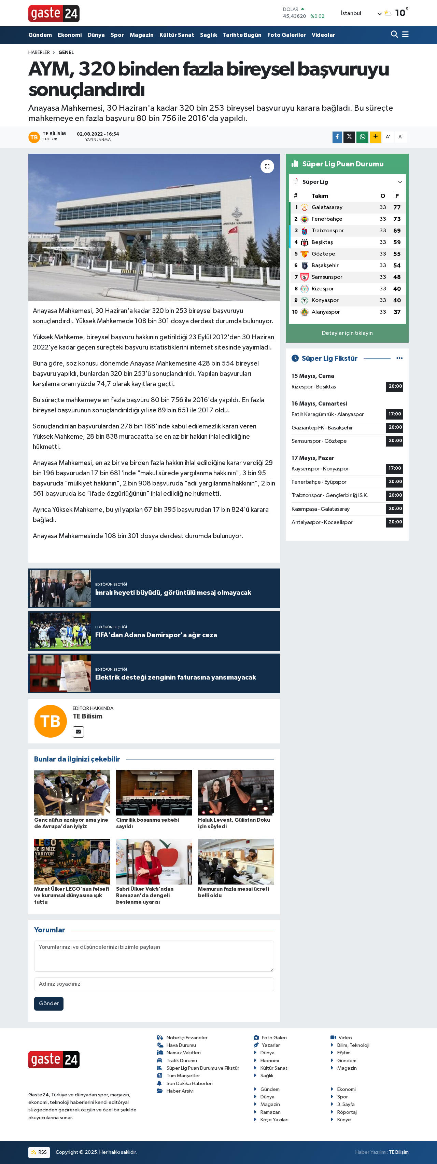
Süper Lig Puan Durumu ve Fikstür (203, 1068)
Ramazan (270, 1112)
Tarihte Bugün (242, 35)
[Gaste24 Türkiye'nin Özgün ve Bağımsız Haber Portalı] (54, 13)
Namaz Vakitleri (184, 1052)
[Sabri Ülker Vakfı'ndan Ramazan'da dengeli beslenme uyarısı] (154, 861)
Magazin (142, 35)
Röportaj (347, 1112)
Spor (117, 35)
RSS (42, 1152)
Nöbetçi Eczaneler (187, 1037)
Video (345, 1037)
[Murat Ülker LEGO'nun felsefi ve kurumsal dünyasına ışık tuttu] (72, 861)
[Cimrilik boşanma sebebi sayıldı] (154, 792)
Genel (66, 52)
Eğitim (344, 1052)
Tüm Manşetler (183, 1075)
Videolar (323, 35)
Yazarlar (271, 1045)
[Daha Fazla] (375, 137)
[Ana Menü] (404, 35)
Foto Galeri (274, 1037)
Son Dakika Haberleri (190, 1083)
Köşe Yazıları (274, 1119)
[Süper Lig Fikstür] (399, 358)
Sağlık (208, 35)
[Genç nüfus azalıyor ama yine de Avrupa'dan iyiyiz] (72, 792)
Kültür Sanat (176, 35)
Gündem (40, 35)
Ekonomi (70, 35)
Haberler (39, 52)
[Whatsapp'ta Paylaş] (362, 137)
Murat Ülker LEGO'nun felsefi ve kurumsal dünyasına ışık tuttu (71, 895)
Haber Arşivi (180, 1091)
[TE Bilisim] (50, 721)
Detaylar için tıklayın (347, 333)
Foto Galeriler (286, 35)
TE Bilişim (399, 1152)
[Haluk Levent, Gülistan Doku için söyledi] (236, 792)
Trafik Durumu (182, 1060)
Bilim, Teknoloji (353, 1045)
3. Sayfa (346, 1104)
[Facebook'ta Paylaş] (337, 137)
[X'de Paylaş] (349, 137)
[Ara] (395, 35)
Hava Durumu (181, 1045)
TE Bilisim (87, 716)
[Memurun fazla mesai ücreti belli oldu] (236, 861)
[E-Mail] (78, 732)
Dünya (96, 35)
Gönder (49, 1003)
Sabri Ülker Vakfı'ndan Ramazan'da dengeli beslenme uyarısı (144, 895)
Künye (344, 1119)
